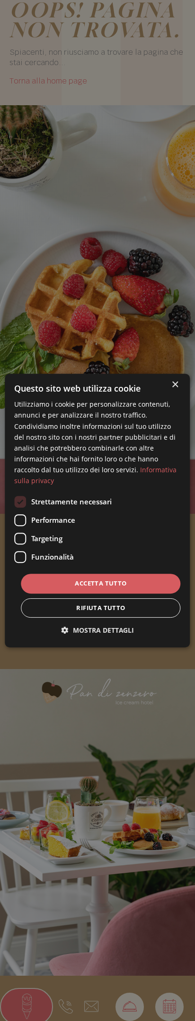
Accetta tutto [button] (100, 583)
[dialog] (97, 510)
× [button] (174, 384)
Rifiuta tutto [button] (100, 607)
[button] (98, 630)
